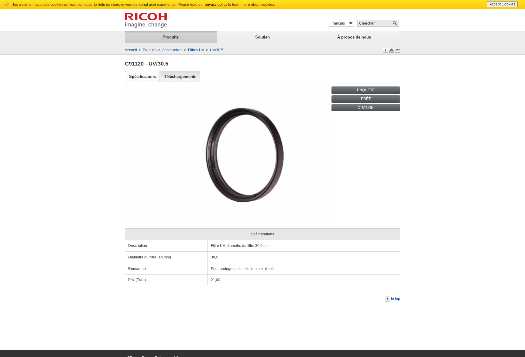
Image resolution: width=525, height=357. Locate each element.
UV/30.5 (216, 50)
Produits (171, 37)
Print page (391, 50)
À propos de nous (354, 37)
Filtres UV (196, 50)
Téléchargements (180, 76)
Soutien (262, 37)
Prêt (366, 99)
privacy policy (216, 4)
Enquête (366, 90)
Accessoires (172, 50)
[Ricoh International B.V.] (146, 20)
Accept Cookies (502, 4)
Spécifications (142, 76)
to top (395, 299)
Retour (385, 50)
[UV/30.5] (228, 153)
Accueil (131, 50)
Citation (366, 108)
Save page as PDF (397, 50)
